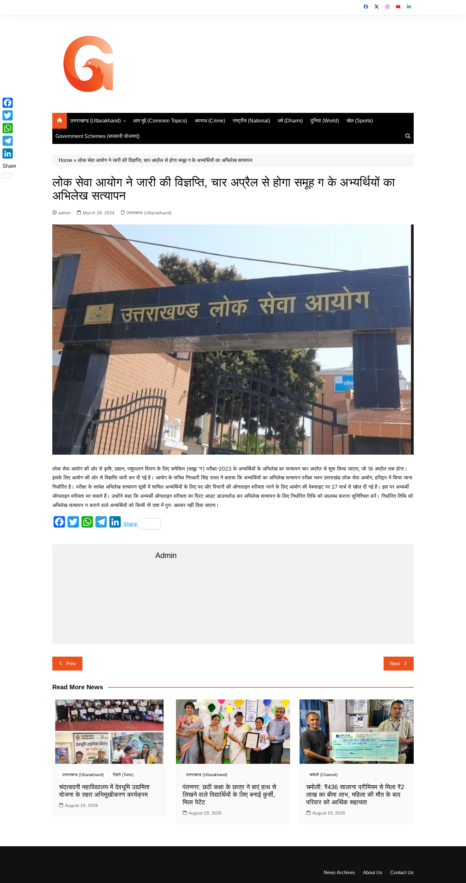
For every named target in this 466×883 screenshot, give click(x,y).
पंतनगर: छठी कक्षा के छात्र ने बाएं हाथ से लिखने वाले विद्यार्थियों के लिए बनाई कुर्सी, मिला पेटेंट (229, 794)
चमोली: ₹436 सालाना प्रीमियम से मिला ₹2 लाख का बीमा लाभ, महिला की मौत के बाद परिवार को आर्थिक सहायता (355, 794)
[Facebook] (9, 102)
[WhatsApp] (9, 128)
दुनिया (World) (324, 120)
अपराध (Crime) (210, 120)
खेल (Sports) (359, 120)
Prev (71, 663)
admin (64, 212)
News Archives (339, 872)
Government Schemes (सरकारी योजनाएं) (97, 136)
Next (395, 663)
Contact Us (402, 872)
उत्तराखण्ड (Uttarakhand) (95, 120)
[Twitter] (9, 115)
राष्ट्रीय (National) (251, 120)
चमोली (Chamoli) (323, 774)
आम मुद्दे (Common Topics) (160, 120)
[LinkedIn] (9, 153)
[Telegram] (9, 140)
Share (130, 524)
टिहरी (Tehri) (123, 774)
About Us (372, 872)
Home (65, 160)
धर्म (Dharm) (290, 120)
